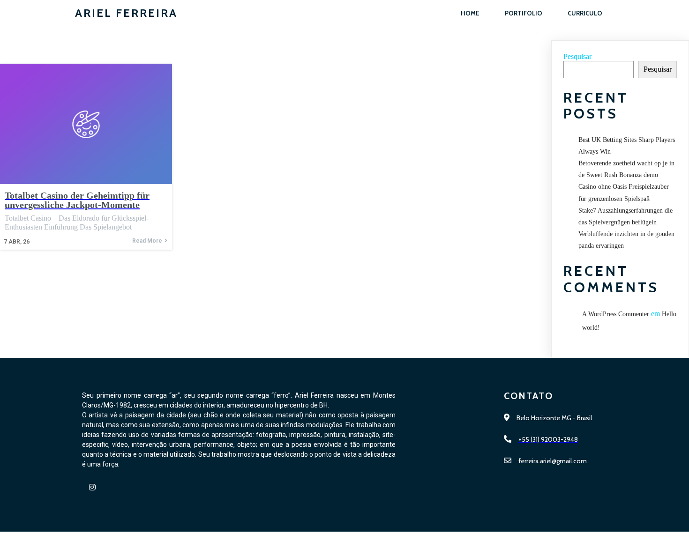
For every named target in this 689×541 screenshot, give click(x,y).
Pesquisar (577, 56)
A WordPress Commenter (615, 314)
